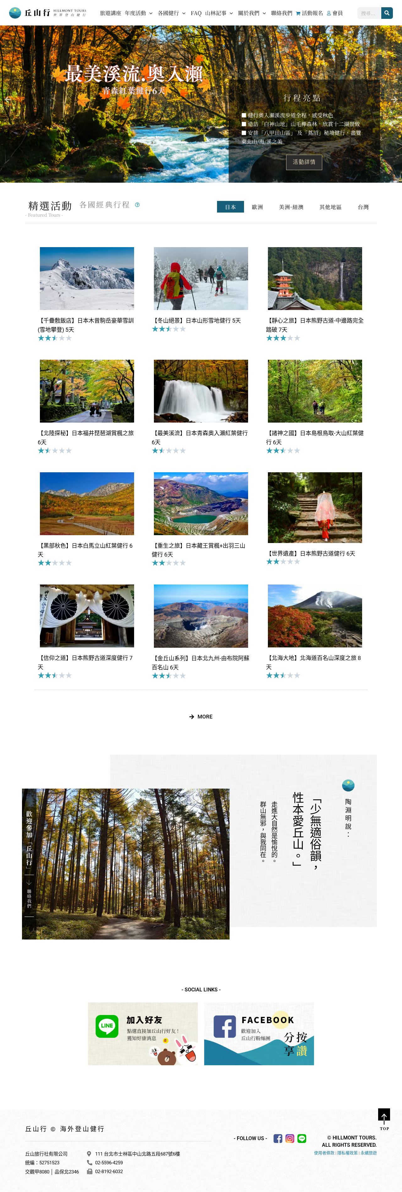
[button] (8, 99)
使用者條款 (324, 1152)
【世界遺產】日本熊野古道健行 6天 (310, 553)
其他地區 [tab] (330, 207)
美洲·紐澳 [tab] (291, 207)
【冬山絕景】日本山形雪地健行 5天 (196, 320)
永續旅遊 (369, 1152)
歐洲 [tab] (257, 207)
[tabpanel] (201, 480)
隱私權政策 (347, 1152)
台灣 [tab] (363, 207)
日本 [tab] (230, 207)
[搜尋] (387, 13)
